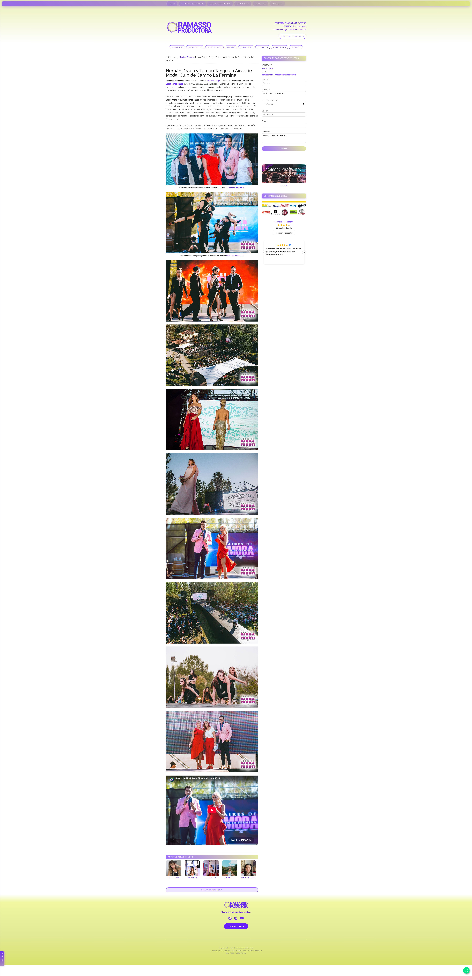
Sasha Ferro (174, 878)
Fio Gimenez (211, 878)
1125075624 (300, 26)
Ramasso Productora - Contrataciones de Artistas (189, 27)
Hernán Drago (214, 81)
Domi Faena (192, 878)
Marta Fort (230, 878)
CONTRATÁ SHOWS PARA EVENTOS (290, 23)
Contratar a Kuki (248, 878)
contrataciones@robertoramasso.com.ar (289, 29)
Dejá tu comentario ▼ (212, 890)
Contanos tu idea (236, 926)
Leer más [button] (270, 260)
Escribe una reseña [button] (283, 233)
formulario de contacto (235, 187)
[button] (304, 252)
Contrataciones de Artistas (243, 948)
